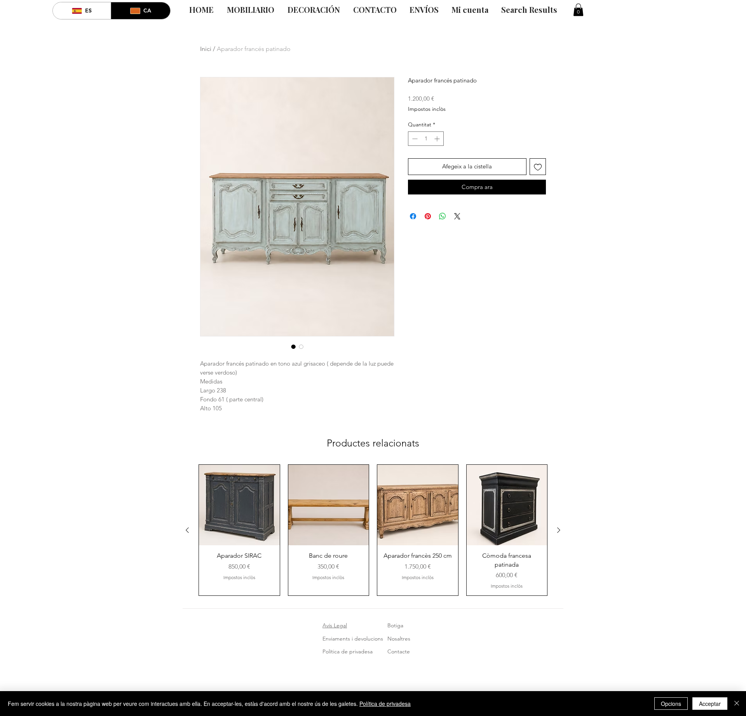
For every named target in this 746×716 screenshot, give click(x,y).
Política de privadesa (385, 703)
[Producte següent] (558, 530)
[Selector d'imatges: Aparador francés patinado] (293, 346)
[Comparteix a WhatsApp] (442, 216)
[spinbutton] (426, 138)
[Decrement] (414, 138)
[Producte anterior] (187, 530)
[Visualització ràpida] (239, 505)
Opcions (671, 703)
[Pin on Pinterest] (427, 216)
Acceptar (710, 703)
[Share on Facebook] (413, 216)
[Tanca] (736, 703)
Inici (205, 49)
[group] (373, 530)
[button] (578, 10)
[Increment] (438, 138)
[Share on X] (457, 216)
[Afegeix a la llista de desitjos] (538, 166)
